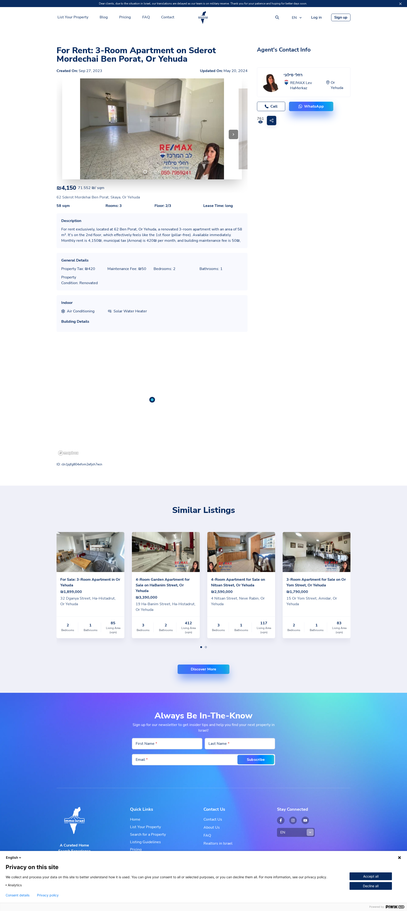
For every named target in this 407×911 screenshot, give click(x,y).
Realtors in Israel (218, 843)
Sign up (340, 17)
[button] (233, 134)
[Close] (400, 4)
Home (135, 819)
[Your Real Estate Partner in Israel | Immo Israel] (203, 17)
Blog (104, 17)
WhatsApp (314, 106)
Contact (167, 17)
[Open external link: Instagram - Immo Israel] (293, 820)
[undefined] (145, 172)
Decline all (371, 886)
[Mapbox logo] (68, 453)
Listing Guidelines (145, 842)
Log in (316, 17)
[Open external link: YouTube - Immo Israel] (305, 820)
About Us (212, 827)
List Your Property (72, 17)
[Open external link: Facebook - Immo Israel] (281, 820)
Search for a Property (148, 834)
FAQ (146, 17)
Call (273, 106)
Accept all (371, 876)
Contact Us (213, 819)
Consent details (17, 895)
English (12, 857)
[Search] (277, 17)
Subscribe (256, 759)
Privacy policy (48, 895)
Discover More (203, 669)
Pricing (125, 17)
